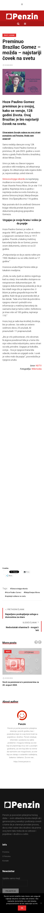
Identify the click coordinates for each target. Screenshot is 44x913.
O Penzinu (6, 856)
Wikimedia (37, 369)
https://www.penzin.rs (22, 762)
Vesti (8, 651)
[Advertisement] (22, 472)
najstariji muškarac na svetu (16, 596)
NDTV (39, 365)
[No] (41, 903)
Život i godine (9, 35)
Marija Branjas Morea (32, 592)
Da (22, 908)
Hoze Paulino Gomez (13, 592)
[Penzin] (22, 16)
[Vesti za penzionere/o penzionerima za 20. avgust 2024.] (22, 661)
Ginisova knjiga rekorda (13, 179)
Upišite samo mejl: (11, 878)
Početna (5, 852)
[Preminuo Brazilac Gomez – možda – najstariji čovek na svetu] (22, 82)
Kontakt (5, 861)
